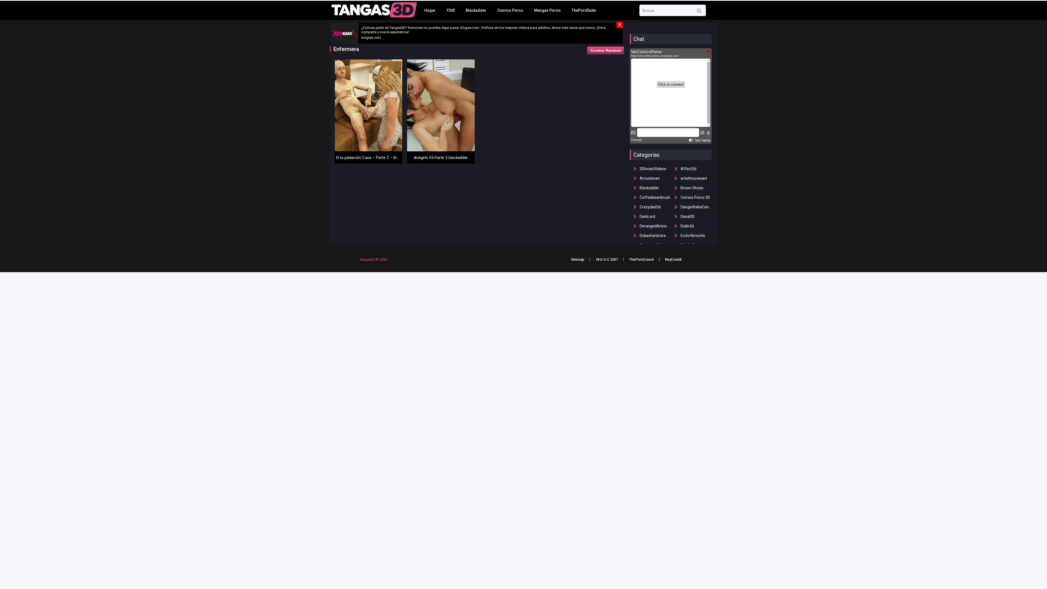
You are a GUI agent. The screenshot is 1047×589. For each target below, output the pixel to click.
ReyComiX (673, 259)
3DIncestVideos (653, 169)
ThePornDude (583, 10)
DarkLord (647, 216)
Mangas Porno (547, 10)
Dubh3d (687, 226)
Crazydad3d (650, 207)
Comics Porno (510, 10)
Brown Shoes (692, 188)
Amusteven (650, 178)
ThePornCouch (641, 259)
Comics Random (606, 50)
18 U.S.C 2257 (606, 259)
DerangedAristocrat (657, 226)
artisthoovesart (694, 178)
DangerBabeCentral (698, 207)
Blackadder (476, 10)
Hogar (430, 10)
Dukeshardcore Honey (659, 235)
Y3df (451, 10)
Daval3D (688, 216)
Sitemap (577, 259)
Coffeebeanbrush (655, 197)
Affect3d (688, 169)
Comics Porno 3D (695, 197)
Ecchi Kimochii (693, 235)
